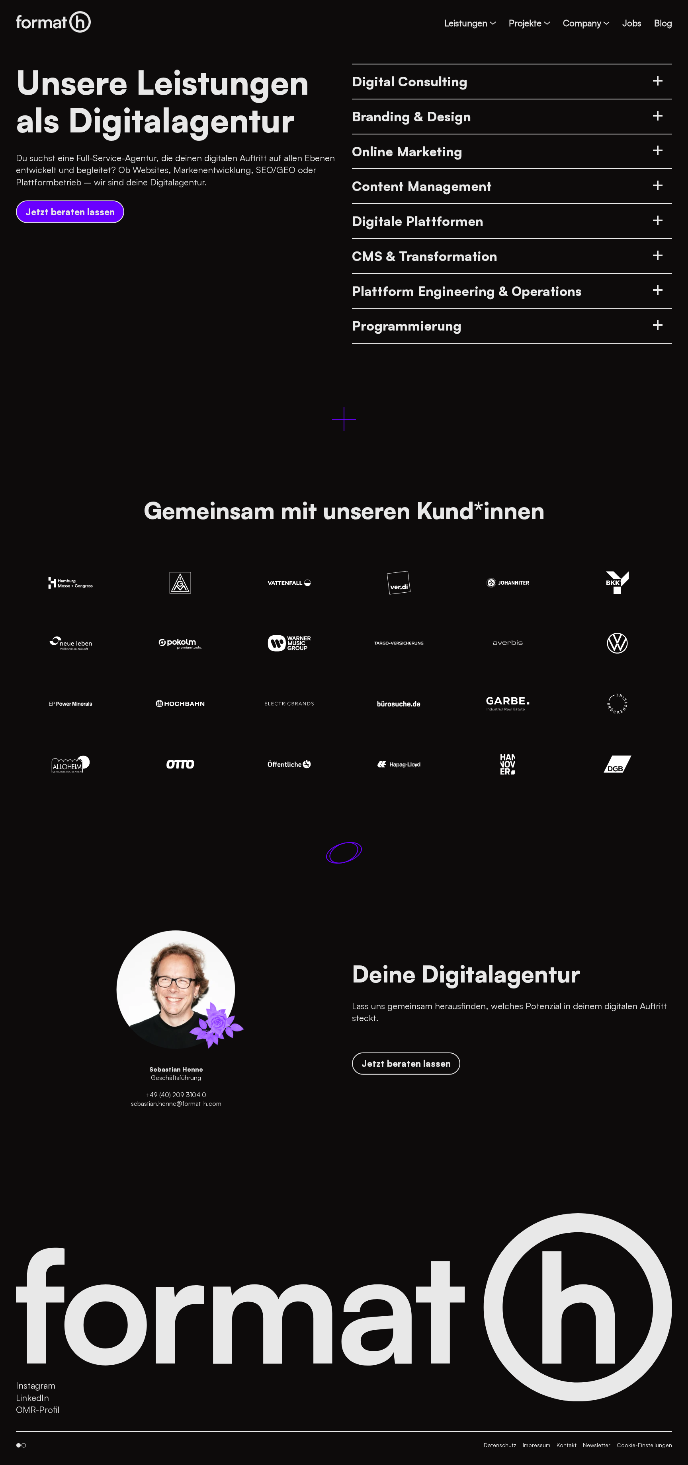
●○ (21, 1445)
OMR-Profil (37, 1409)
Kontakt (567, 1445)
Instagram (35, 1385)
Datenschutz (500, 1445)
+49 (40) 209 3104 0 (176, 1095)
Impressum (536, 1445)
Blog (663, 23)
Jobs (631, 23)
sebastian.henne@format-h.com (176, 1103)
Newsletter (596, 1445)
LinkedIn (32, 1397)
